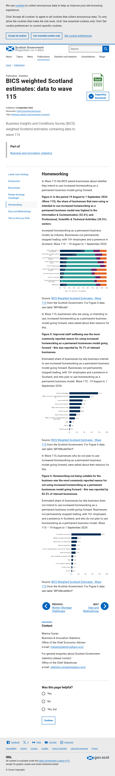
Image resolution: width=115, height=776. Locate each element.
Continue (48, 720)
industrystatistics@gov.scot (66, 647)
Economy (46, 114)
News (30, 56)
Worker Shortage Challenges (16, 196)
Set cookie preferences (78, 35)
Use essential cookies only (46, 35)
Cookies (44, 748)
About (9, 56)
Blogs (102, 56)
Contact (34, 748)
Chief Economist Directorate (28, 111)
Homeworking (15, 204)
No (49, 701)
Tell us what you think (19, 218)
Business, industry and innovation (26, 114)
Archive (23, 748)
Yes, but (52, 709)
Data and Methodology (19, 211)
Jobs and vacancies (79, 748)
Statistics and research (65, 56)
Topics (19, 56)
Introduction (14, 181)
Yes (49, 693)
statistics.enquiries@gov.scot (68, 667)
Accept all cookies (17, 35)
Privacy (95, 748)
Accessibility (11, 748)
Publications (43, 56)
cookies (20, 5)
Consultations (88, 56)
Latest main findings (18, 174)
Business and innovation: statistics (31, 153)
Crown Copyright (59, 748)
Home (8, 65)
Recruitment (14, 188)
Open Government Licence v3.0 (54, 760)
